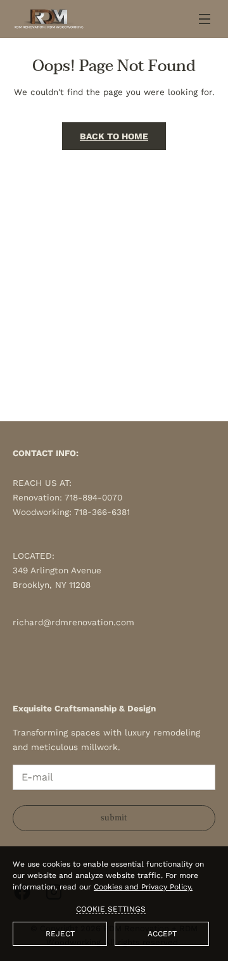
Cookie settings (111, 909)
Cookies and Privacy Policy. (143, 886)
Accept (162, 933)
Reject (60, 933)
